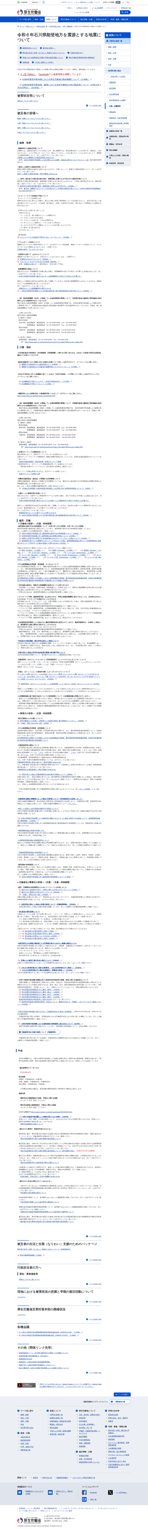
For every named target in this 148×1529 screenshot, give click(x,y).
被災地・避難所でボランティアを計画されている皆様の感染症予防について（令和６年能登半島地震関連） (63, 188)
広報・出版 (25, 1443)
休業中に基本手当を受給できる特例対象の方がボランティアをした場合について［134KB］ (55, 538)
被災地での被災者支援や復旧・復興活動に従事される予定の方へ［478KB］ (47, 186)
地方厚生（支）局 (85, 1428)
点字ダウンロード (67, 2)
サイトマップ (112, 8)
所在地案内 (83, 1421)
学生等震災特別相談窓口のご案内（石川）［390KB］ (41, 994)
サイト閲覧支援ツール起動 (84, 2)
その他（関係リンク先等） (44, 62)
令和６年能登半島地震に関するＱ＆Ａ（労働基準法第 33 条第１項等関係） (45, 1011)
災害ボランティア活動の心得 (29, 474)
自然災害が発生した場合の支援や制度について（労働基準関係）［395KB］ (49, 904)
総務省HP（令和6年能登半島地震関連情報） (35, 1362)
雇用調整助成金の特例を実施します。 (32, 830)
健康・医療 (112, 47)
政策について (115, 35)
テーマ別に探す (27, 1411)
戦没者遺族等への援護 (117, 100)
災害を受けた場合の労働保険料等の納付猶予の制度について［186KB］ (47, 774)
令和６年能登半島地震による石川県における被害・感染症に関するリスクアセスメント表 (56, 160)
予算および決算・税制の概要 (119, 156)
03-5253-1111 (57, 1521)
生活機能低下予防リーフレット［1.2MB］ (37, 384)
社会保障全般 (114, 94)
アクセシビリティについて (107, 1508)
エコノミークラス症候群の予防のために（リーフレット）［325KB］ (45, 237)
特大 (128, 2)
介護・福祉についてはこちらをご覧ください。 (34, 123)
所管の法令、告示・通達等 (118, 1418)
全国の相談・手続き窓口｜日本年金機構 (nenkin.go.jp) (40, 1176)
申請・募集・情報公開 (117, 1427)
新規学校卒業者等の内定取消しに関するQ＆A (35, 999)
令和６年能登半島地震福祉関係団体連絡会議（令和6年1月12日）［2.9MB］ (49, 1335)
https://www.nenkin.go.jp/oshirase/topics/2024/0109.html (51, 1112)
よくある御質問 (97, 8)
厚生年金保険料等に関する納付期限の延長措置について (40, 1139)
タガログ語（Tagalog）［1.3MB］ (44, 553)
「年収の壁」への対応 (117, 76)
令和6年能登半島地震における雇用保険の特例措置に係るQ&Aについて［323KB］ (51, 1024)
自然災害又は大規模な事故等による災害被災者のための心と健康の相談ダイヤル (47, 943)
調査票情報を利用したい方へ (89, 1462)
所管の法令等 (113, 1411)
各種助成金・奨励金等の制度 (119, 137)
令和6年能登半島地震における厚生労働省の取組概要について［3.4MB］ (56, 79)
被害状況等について (30, 48)
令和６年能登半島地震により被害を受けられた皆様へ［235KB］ (45, 1117)
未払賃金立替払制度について (29, 912)
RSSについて (45, 1511)
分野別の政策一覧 (115, 41)
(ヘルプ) (97, 2)
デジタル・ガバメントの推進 (118, 1455)
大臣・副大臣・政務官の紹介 (89, 1415)
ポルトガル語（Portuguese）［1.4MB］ (71, 555)
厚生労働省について (87, 1411)
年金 (109, 65)
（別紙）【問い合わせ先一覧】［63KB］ (35, 723)
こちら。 (40, 667)
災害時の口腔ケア (30, 264)
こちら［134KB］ (84, 789)
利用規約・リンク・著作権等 (29, 1508)
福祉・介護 (112, 53)
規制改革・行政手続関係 (118, 118)
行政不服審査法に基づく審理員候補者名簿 (118, 1466)
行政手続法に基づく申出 (117, 1461)
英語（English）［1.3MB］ (31, 550)
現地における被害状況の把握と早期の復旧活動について (43, 57)
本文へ (70, 8)
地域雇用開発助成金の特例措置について (33, 852)
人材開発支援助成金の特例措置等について (33, 840)
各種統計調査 (84, 1456)
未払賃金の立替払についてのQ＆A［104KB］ (41, 936)
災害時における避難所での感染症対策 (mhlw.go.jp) (35, 158)
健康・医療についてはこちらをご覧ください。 (34, 118)
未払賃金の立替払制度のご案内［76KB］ (40, 931)
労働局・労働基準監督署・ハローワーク (89, 1432)
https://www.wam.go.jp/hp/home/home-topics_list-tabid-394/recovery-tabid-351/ (54, 342)
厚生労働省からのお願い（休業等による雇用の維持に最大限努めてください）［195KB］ (52, 721)
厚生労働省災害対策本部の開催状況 (82, 57)
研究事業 (112, 88)
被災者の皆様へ (49, 48)
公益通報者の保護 (114, 1448)
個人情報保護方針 (50, 1508)
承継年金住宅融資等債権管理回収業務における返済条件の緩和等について (47, 1212)
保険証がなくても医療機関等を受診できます (35, 288)
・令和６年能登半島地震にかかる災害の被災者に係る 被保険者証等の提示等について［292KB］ (55, 291)
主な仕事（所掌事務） (87, 1424)
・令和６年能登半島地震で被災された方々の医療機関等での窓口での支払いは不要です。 (49, 276)
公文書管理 (112, 1458)
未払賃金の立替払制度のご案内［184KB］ (40, 938)
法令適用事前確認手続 (116, 1436)
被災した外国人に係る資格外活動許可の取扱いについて (38, 808)
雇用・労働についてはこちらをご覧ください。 (34, 128)
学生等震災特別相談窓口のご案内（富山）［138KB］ (41, 992)
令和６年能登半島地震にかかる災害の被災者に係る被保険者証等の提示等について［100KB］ (56, 515)
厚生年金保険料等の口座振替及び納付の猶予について (39, 1162)
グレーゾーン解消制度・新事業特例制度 (118, 1444)
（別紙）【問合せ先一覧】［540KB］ (35, 894)
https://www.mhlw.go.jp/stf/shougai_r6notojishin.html (36, 396)
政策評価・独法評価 (116, 163)
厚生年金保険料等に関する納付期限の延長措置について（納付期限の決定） (47, 1151)
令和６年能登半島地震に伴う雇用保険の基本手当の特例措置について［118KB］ (51, 533)
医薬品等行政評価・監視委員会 (119, 124)
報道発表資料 (25, 1440)
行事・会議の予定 (27, 1447)
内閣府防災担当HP (25, 1359)
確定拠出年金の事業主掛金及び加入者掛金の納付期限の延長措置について (47, 1221)
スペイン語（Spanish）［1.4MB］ (34, 555)
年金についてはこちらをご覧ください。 (31, 132)
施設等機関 (83, 1437)
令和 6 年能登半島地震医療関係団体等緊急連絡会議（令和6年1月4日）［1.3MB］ (51, 1332)
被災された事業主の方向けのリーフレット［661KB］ (41, 892)
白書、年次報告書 (85, 1459)
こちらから (21, 1297)
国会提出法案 (113, 1415)
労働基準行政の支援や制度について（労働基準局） (39, 1032)
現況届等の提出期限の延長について (33, 1193)
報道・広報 (25, 1433)
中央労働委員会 (84, 1440)
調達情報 (111, 1439)
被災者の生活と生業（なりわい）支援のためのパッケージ (44, 53)
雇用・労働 (112, 59)
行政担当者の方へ (76, 53)
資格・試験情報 (84, 1443)
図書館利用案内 (62, 1478)
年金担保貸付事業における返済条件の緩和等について (39, 1202)
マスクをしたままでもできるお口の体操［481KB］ (38, 262)
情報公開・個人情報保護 (117, 1452)
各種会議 (26, 62)
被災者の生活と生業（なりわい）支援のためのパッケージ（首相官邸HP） (44, 1249)
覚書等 (110, 1421)
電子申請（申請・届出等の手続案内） (118, 1432)
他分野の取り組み (114, 70)
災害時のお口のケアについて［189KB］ (34, 259)
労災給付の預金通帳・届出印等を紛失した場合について (38, 641)
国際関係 (112, 82)
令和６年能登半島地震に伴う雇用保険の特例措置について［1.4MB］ (47, 877)
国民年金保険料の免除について (31, 1124)
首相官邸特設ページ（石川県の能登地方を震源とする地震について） (44, 1353)
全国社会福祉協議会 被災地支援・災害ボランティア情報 (40, 462)
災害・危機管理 (115, 106)
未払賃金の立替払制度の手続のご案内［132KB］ (42, 933)
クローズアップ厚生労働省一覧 (83, 1478)
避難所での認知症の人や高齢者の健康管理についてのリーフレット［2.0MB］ (50, 367)
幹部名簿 (82, 1418)
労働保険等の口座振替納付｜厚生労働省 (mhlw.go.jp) (36, 769)
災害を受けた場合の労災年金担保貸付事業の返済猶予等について (41, 652)
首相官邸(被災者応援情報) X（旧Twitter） (34, 1356)
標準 (118, 2)
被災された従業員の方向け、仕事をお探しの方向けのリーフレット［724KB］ (50, 890)
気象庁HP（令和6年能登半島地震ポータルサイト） (37, 1365)
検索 (126, 12)
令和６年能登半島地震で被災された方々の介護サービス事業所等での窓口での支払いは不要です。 (54, 501)
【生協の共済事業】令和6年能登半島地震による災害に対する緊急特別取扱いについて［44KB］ (56, 488)
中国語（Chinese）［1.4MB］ (63, 550)
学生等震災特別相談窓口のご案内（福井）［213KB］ (41, 997)
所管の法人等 (47, 1478)
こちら (40, 752)
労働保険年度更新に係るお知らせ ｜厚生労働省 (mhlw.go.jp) (39, 762)
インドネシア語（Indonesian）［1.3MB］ (62, 557)
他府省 (35, 1478)
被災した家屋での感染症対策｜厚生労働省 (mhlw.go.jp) (37, 174)
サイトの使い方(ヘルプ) (27, 1511)
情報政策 (112, 112)
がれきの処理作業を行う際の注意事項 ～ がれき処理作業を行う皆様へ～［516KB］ (51, 968)
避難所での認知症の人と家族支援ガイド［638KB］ (40, 364)
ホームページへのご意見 (63, 1511)
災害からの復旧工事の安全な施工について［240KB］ (40, 960)
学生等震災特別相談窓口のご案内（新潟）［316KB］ (41, 990)
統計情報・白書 (85, 1452)
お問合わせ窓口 (82, 8)
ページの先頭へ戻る (95, 105)
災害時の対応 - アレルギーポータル (30, 249)
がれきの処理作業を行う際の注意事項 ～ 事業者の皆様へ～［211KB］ (47, 970)
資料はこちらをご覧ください (27, 101)
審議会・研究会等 (115, 144)
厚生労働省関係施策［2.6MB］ (31, 1255)
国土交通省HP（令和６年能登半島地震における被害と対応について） (44, 1368)
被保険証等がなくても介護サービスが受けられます (37, 513)
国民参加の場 (126, 8)
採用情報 (82, 1446)
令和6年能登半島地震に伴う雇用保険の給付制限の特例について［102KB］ (49, 536)
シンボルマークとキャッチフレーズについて (77, 1508)
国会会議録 (113, 150)
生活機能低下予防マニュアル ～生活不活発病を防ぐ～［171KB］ (46, 381)
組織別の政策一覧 (115, 131)
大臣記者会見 (25, 1437)
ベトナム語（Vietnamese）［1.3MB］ (81, 553)
